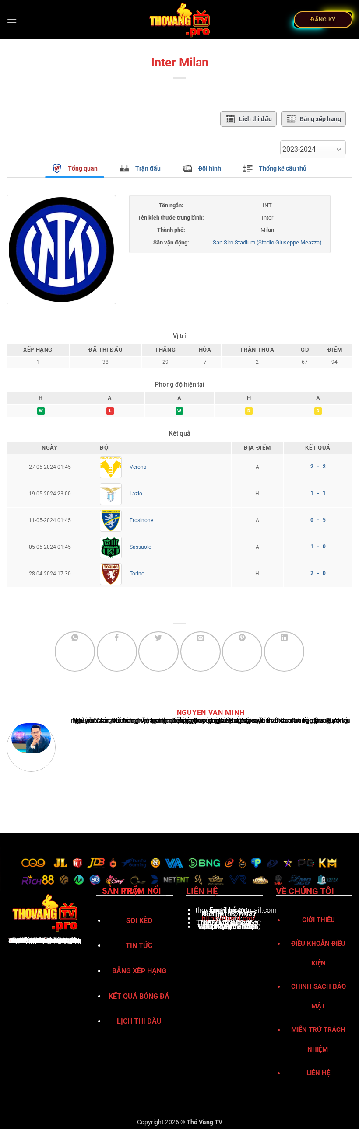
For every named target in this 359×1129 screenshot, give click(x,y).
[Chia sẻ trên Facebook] (117, 651)
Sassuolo (140, 547)
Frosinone (141, 520)
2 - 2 (318, 466)
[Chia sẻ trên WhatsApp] (75, 651)
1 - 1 (318, 493)
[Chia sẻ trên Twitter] (158, 651)
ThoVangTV (27, 941)
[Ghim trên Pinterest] (242, 651)
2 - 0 (318, 573)
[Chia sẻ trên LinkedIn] (284, 651)
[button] (12, 19)
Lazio (136, 494)
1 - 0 (318, 547)
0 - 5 (318, 520)
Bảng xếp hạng (320, 118)
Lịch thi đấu (255, 118)
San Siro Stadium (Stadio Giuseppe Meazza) (267, 242)
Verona (138, 467)
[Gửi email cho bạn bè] (200, 651)
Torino (137, 574)
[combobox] (313, 149)
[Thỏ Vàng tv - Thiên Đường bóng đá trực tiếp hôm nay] (179, 19)
